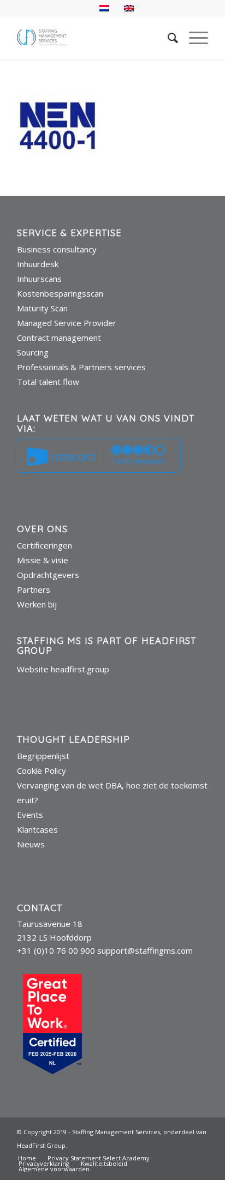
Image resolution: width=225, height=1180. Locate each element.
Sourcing (33, 352)
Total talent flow (48, 381)
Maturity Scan (42, 308)
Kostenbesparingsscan (60, 293)
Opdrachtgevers (48, 574)
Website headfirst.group (63, 669)
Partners (33, 589)
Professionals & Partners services (81, 367)
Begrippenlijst (43, 755)
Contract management (59, 337)
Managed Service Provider (66, 322)
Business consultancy (57, 249)
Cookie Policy (41, 770)
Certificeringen (44, 545)
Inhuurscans (39, 278)
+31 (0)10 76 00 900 (56, 950)
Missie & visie (42, 560)
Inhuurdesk (37, 263)
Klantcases (37, 829)
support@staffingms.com (145, 950)
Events (30, 814)
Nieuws (31, 844)
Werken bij (37, 604)
